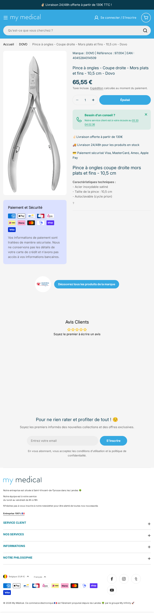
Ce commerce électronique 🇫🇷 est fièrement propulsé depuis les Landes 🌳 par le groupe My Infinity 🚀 (79, 603)
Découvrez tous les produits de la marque (86, 284)
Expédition (96, 88)
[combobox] (77, 30)
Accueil (8, 44)
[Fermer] (146, 114)
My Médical (18, 603)
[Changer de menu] (5, 17)
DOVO (23, 44)
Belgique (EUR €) (17, 576)
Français (38, 577)
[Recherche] (145, 30)
